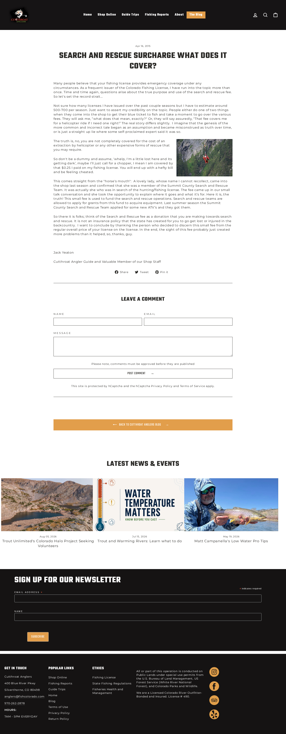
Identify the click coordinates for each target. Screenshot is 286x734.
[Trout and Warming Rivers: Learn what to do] (140, 504)
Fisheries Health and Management (107, 691)
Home (87, 15)
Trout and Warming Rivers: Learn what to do (139, 541)
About (179, 15)
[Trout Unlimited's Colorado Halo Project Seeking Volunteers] (48, 504)
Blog (52, 701)
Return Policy (58, 718)
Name (59, 314)
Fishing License (104, 677)
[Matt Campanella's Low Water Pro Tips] (231, 504)
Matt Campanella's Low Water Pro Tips (231, 541)
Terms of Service (192, 386)
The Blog (196, 15)
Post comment (136, 373)
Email (150, 314)
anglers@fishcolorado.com (24, 696)
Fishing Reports (157, 15)
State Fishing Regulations (112, 683)
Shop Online (107, 15)
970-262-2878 (14, 703)
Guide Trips (130, 15)
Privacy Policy (161, 386)
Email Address (28, 592)
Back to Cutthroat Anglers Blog (139, 425)
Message (62, 333)
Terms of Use (58, 707)
